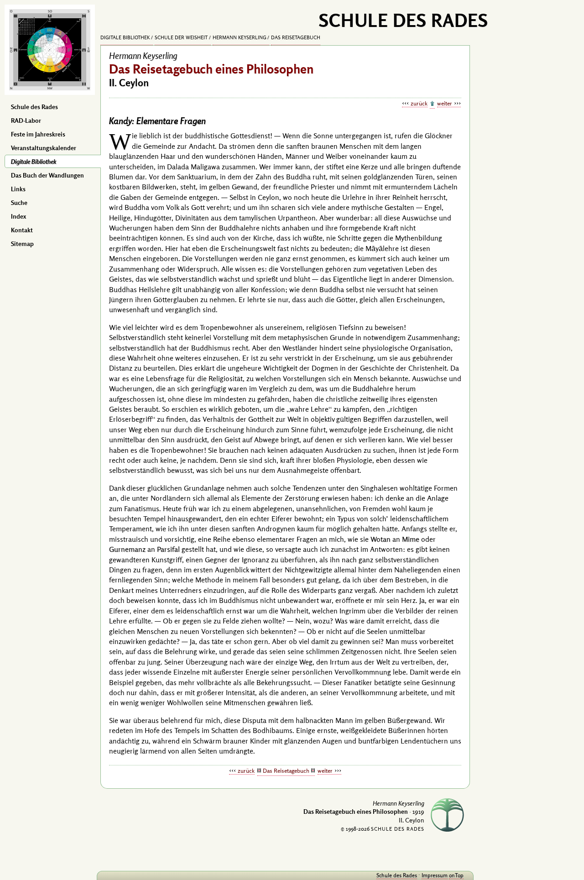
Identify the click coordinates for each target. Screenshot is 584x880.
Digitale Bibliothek (33, 161)
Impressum (435, 875)
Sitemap (22, 243)
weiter (444, 103)
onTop (456, 875)
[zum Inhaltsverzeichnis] (432, 104)
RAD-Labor (26, 120)
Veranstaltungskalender (43, 148)
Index (18, 216)
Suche (19, 202)
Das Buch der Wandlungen (47, 175)
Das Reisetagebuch (295, 37)
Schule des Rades (34, 106)
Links (18, 189)
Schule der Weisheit (181, 37)
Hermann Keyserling (239, 37)
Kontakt (22, 230)
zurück (419, 103)
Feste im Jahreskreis (38, 134)
